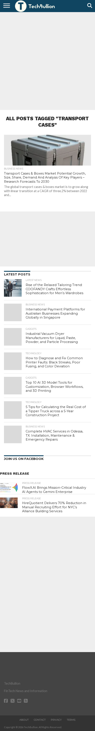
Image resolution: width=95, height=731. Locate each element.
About (24, 719)
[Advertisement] (47, 60)
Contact (40, 719)
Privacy (56, 719)
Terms (71, 719)
